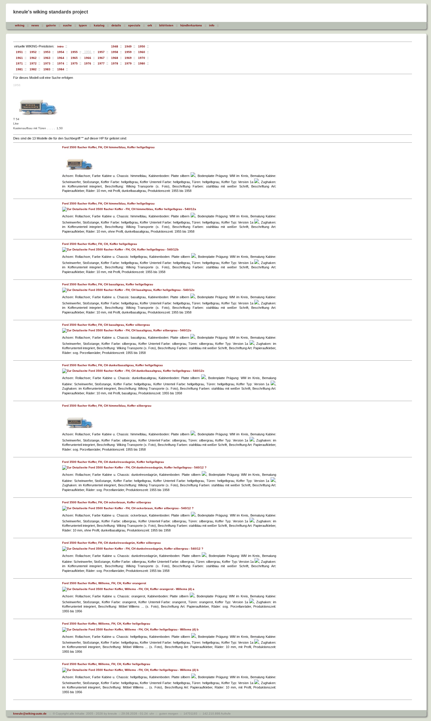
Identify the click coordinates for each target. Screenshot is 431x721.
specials (134, 25)
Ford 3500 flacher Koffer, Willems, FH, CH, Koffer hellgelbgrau (106, 623)
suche (67, 25)
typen (83, 25)
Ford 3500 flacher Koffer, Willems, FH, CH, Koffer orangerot (104, 583)
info (211, 25)
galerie (51, 25)
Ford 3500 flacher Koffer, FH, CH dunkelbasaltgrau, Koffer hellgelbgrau (112, 365)
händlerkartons (191, 25)
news (35, 25)
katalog (99, 25)
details (116, 25)
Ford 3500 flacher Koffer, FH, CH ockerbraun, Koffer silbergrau (106, 502)
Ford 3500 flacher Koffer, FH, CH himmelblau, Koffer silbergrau (106, 405)
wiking (19, 25)
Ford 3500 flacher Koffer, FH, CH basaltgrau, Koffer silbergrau (106, 324)
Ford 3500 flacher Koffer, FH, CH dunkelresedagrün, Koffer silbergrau (111, 542)
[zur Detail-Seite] (79, 170)
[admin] (231, 25)
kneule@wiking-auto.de (30, 713)
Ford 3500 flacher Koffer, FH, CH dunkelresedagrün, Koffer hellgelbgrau (113, 461)
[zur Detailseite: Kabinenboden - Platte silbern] (193, 176)
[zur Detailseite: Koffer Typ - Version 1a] (256, 182)
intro (59, 46)
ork (149, 25)
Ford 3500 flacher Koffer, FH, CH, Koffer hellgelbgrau (99, 244)
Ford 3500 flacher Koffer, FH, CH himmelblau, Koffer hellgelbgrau (108, 147)
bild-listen (166, 25)
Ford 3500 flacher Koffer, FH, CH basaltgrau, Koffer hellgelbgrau (107, 284)
